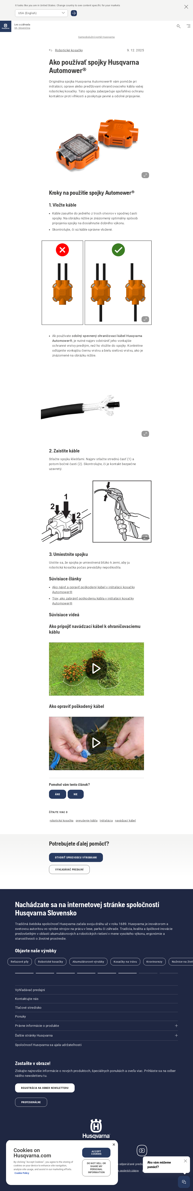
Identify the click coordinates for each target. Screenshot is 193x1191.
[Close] (113, 1144)
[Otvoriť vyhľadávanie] (178, 26)
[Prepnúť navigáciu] (188, 26)
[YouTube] (142, 1150)
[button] (96, 144)
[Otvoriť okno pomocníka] (184, 1182)
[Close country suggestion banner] (186, 7)
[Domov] (5, 26)
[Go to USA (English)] (74, 13)
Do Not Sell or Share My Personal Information (96, 1168)
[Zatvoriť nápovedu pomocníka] (185, 1161)
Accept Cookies (96, 1152)
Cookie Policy (22, 1173)
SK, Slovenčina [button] (22, 28)
